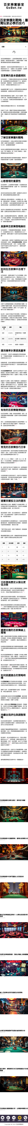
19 (15, 659)
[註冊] (8, 1117)
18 (8, 639)
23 (8, 739)
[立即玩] (19, 1117)
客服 (25, 1120)
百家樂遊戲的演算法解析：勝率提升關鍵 (12, 800)
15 (18, 478)
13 (15, 425)
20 (10, 666)
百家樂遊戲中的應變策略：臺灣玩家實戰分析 (14, 838)
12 (21, 388)
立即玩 (20, 1120)
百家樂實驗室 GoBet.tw (14, 6)
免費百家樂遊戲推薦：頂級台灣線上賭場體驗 (14, 954)
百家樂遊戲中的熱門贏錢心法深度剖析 (12, 876)
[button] (25, 46)
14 (15, 462)
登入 (14, 1120)
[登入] (14, 1117)
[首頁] (2, 1117)
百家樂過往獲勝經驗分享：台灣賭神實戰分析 (14, 1108)
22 (8, 709)
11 (6, 376)
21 (17, 691)
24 (10, 742)
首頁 (1, 16)
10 (6, 366)
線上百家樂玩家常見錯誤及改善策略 (11, 992)
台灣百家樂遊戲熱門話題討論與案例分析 (12, 1030)
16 (23, 591)
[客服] (25, 1117)
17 (18, 600)
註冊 (8, 1120)
